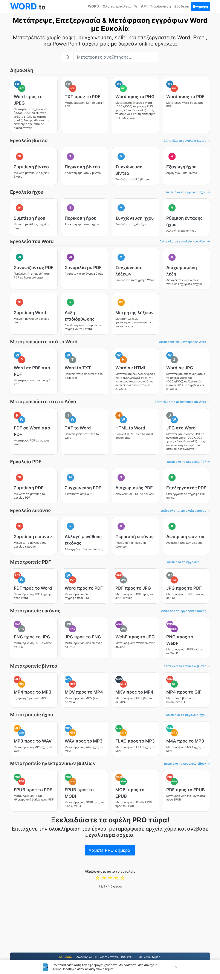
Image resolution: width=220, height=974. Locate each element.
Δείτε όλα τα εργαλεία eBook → (187, 763)
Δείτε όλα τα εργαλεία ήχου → (188, 192)
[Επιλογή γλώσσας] (135, 6)
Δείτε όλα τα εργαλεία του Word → (184, 241)
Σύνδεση (181, 6)
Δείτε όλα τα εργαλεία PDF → (188, 461)
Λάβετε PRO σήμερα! (110, 850)
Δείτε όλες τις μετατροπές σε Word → (182, 401)
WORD (93, 6)
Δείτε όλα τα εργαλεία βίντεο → (186, 140)
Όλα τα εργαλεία (116, 6)
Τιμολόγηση (160, 6)
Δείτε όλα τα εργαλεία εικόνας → (185, 510)
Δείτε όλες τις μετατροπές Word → (184, 342)
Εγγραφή (200, 6)
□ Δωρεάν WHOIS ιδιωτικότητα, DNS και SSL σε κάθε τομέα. (110, 957)
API (144, 6)
